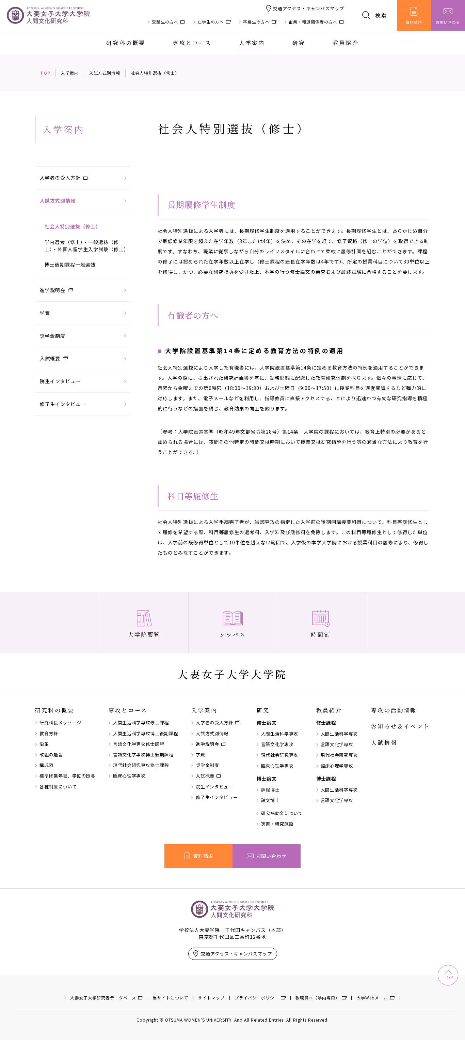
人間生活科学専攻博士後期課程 (145, 733)
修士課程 (326, 722)
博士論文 (267, 778)
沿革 (44, 744)
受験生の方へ (165, 22)
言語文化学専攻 (277, 744)
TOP (45, 73)
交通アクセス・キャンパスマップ (308, 8)
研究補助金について (282, 813)
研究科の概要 (125, 43)
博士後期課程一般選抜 (70, 264)
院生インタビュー (60, 381)
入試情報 (384, 743)
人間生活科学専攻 (279, 734)
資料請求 (414, 22)
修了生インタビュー (63, 404)
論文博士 (270, 800)
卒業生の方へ (256, 22)
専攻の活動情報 (394, 710)
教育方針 (48, 733)
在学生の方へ (210, 22)
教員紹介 (346, 43)
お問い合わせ (448, 22)
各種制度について (58, 787)
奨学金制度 (52, 335)
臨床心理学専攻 (129, 776)
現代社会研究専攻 (279, 755)
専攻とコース (192, 43)
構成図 (46, 765)
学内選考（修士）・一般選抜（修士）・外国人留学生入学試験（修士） (87, 246)
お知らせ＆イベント (400, 726)
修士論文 (267, 722)
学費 (45, 313)
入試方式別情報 (104, 73)
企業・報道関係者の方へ (313, 22)
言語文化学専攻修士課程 (138, 744)
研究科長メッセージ (60, 723)
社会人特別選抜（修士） (73, 226)
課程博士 (270, 790)
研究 (298, 43)
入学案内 (252, 43)
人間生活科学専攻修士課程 (141, 723)
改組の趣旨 (51, 755)
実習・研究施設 (277, 824)
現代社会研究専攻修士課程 (141, 765)
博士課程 (326, 778)
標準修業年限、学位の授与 (67, 776)
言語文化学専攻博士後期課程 (143, 755)
